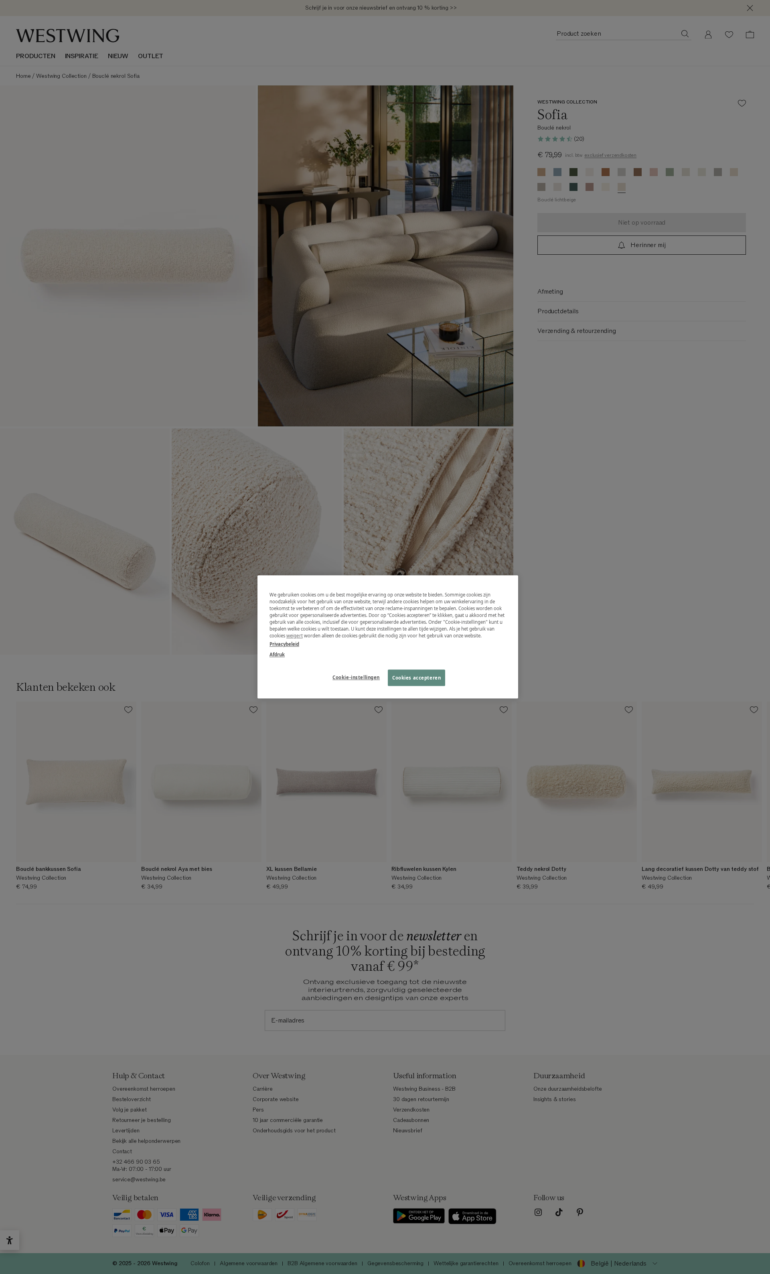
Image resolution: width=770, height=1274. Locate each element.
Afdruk (277, 654)
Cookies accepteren (416, 678)
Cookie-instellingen (356, 677)
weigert (294, 636)
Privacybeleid (284, 644)
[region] (387, 636)
